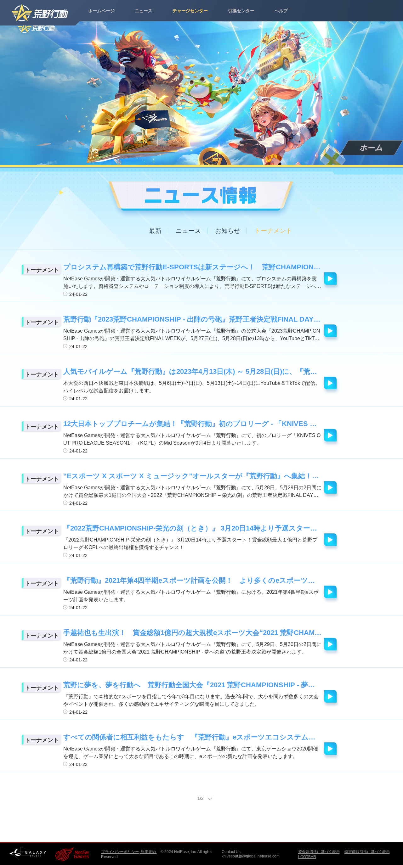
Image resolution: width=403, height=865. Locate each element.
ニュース (143, 10)
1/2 (200, 798)
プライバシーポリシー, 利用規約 (129, 852)
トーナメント (273, 230)
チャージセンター (190, 10)
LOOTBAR (307, 857)
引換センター (241, 10)
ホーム (371, 147)
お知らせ (227, 230)
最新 (155, 230)
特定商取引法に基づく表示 (367, 852)
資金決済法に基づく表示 (319, 852)
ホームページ (101, 10)
